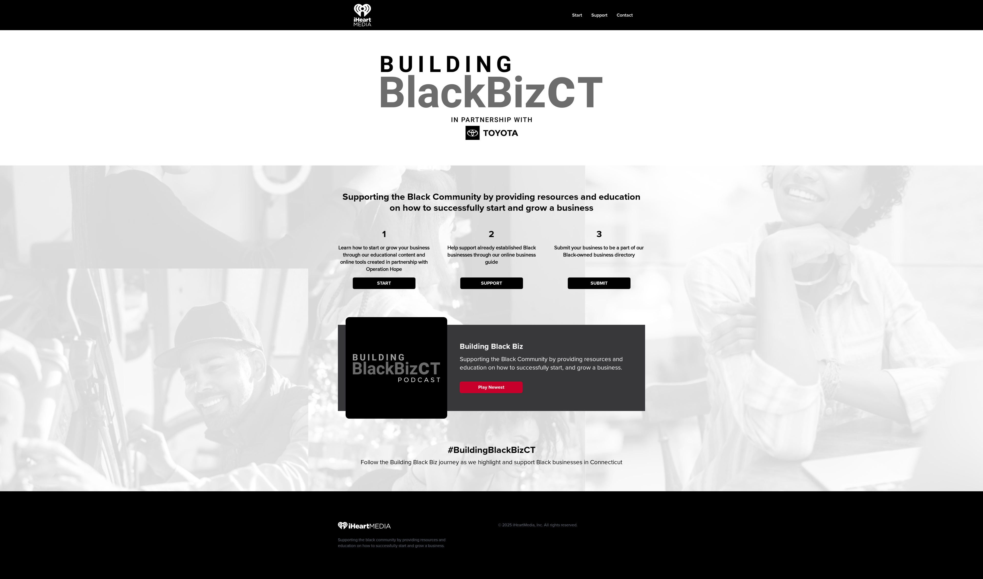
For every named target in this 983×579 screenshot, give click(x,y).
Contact (625, 15)
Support (599, 15)
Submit (599, 283)
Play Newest (491, 387)
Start (577, 15)
